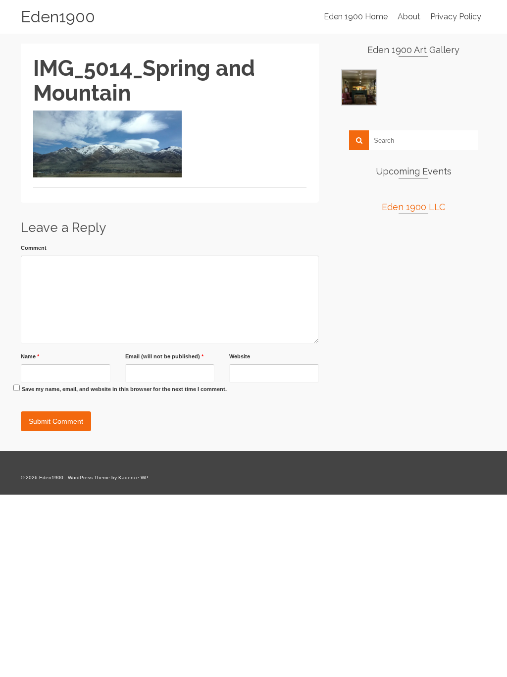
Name (30, 356)
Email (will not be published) (164, 356)
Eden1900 (58, 16)
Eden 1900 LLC (413, 207)
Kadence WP (133, 477)
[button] (359, 87)
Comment (34, 248)
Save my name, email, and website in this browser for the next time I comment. (124, 389)
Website (239, 356)
